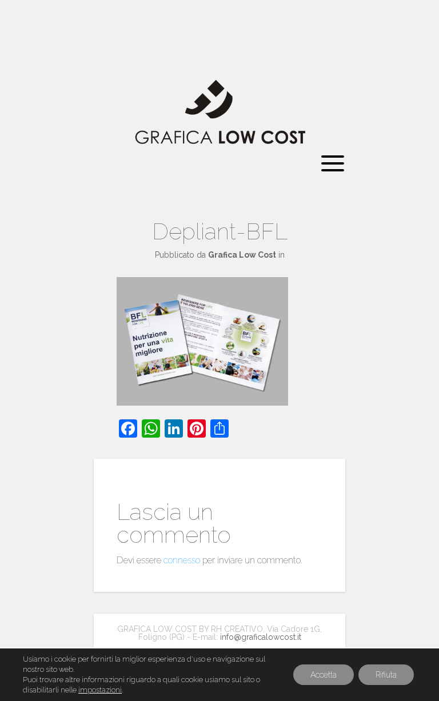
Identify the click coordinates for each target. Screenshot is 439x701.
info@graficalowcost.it (260, 637)
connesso (181, 560)
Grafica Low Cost (242, 254)
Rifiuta (386, 674)
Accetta (323, 674)
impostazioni (100, 690)
